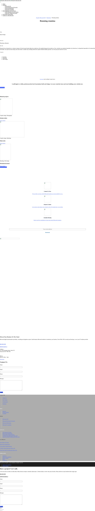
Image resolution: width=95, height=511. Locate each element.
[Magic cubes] (12, 137)
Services (4, 411)
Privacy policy (5, 458)
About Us (5, 398)
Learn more (42, 79)
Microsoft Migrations (9, 8)
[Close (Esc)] (0, 509)
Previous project (3, 167)
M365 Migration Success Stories (9, 10)
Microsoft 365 (8, 6)
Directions (2, 359)
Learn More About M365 (8, 14)
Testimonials (5, 401)
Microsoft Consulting (9, 9)
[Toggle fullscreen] (1, 509)
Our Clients (5, 399)
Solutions (4, 5)
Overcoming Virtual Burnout (8, 434)
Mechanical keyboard (5, 163)
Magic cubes (2, 140)
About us (4, 455)
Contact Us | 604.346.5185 (8, 15)
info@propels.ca (3, 346)
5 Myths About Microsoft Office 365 (10, 435)
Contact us (5, 460)
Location (4, 413)
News (4, 459)
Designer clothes (3, 118)
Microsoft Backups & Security (11, 7)
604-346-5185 (3, 344)
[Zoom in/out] (3, 509)
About (4, 3)
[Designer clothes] (6, 114)
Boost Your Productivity (7, 433)
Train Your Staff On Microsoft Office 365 (11, 437)
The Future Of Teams (7, 432)
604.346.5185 (3, 474)
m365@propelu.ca (4, 476)
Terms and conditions (7, 457)
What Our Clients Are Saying (11, 13)
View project (2, 120)
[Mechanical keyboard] (5, 159)
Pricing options (6, 412)
